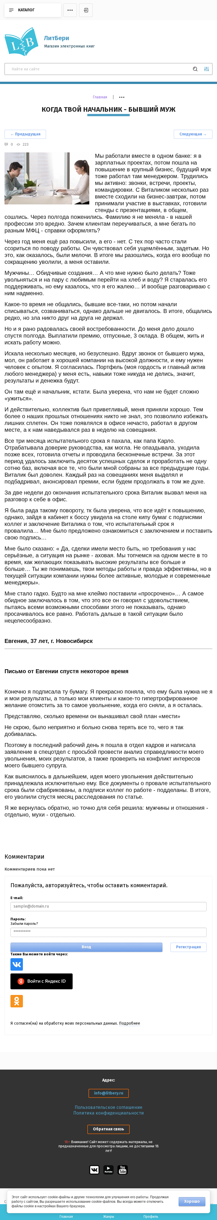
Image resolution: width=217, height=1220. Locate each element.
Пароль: (18, 919)
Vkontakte (16, 964)
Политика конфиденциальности (108, 1113)
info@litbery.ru (108, 1093)
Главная (100, 97)
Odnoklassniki (16, 1001)
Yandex (41, 981)
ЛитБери (56, 38)
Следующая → (193, 134)
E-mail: (16, 898)
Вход (86, 947)
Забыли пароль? (24, 923)
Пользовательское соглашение (108, 1107)
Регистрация (188, 947)
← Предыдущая (25, 134)
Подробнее (129, 1023)
